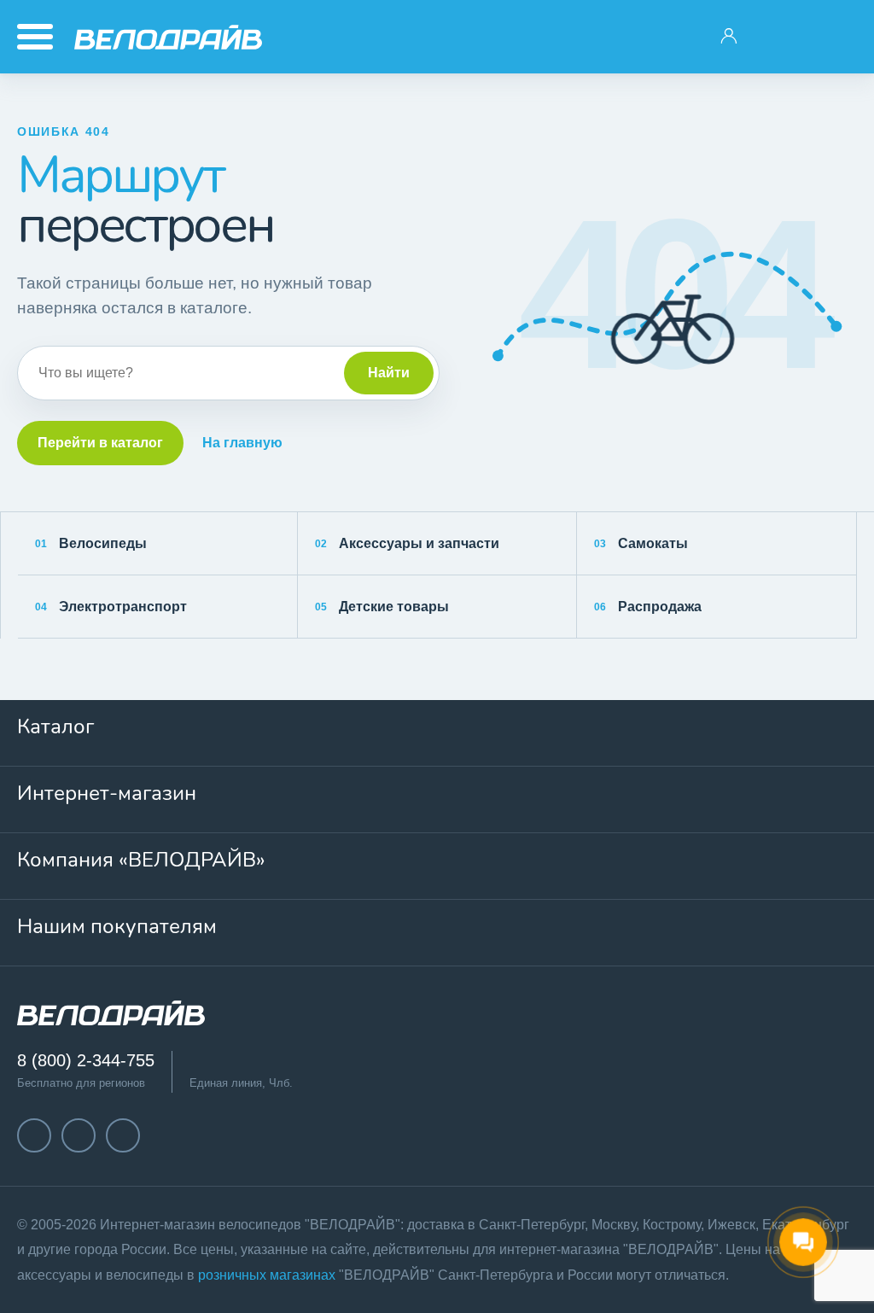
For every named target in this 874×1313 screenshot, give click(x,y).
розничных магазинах (266, 1275)
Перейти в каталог (100, 442)
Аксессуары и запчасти (407, 543)
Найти (389, 372)
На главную (242, 442)
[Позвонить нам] (782, 36)
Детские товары (382, 606)
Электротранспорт (111, 606)
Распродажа (648, 606)
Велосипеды (91, 543)
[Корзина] (836, 36)
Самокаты (641, 543)
